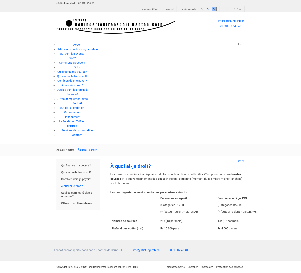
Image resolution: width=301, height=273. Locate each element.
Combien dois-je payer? (76, 179)
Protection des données (229, 266)
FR (239, 44)
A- (235, 9)
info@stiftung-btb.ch (65, 3)
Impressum (207, 266)
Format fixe (223, 9)
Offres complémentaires (76, 203)
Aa (202, 9)
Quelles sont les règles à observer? (76, 194)
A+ (240, 9)
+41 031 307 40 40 (229, 26)
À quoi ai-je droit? (72, 186)
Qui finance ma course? (76, 165)
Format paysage (227, 9)
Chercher (193, 266)
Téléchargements (175, 266)
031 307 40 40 (179, 250)
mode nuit (169, 9)
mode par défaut (150, 9)
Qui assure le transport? (76, 172)
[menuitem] (77, 44)
